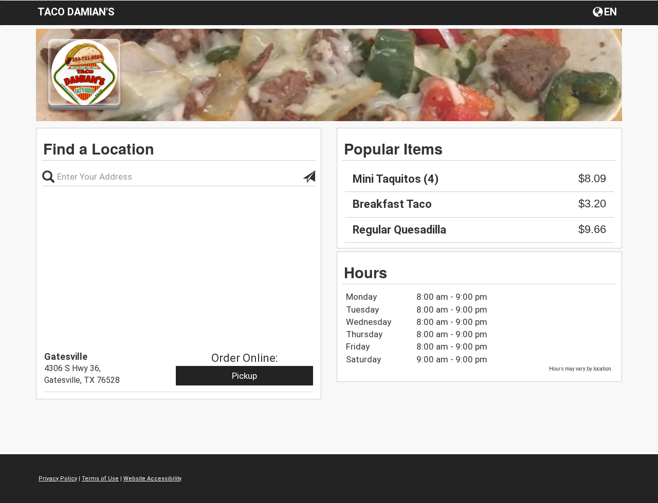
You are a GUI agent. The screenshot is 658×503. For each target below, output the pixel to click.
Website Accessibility (152, 478)
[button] (605, 11)
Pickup (244, 376)
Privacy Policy (58, 478)
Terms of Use (100, 478)
